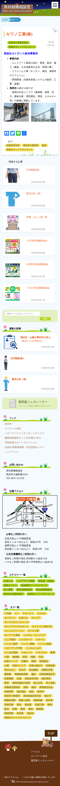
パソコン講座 (44, 644)
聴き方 (48, 696)
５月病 (8, 613)
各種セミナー (10, 585)
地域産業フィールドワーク (34, 585)
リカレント (26, 652)
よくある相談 (11, 652)
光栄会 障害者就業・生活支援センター (25, 447)
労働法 (24, 661)
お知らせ (8, 581)
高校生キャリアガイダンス (22, 47)
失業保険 (50, 665)
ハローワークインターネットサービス (24, 433)
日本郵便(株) (17, 358)
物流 (33, 687)
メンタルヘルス (33, 648)
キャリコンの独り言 (42, 626)
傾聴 (33, 657)
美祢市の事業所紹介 (18, 42)
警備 (49, 704)
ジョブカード (25, 639)
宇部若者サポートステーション (21, 442)
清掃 (25, 687)
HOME (5, 20)
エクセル (41, 613)
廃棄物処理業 (21, 674)
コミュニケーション (14, 631)
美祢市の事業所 (30, 145)
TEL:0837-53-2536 (15, 478)
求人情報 (8, 589)
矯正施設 (21, 691)
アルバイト (28, 613)
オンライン (10, 618)
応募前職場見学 (47, 674)
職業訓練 (38, 700)
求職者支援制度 (12, 687)
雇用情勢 (9, 713)
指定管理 (46, 678)
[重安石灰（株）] (6, 384)
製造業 (28, 704)
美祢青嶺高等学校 (32, 696)
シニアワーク (12, 452)
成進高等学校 (13, 145)
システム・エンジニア (34, 635)
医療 (33, 661)
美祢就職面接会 (44, 589)
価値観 (16, 657)
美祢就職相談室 (24, 589)
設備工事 (39, 704)
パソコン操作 (11, 644)
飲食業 (20, 713)
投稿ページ (14, 20)
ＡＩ (17, 613)
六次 (41, 657)
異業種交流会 (46, 687)
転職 (15, 709)
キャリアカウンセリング (17, 622)
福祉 (31, 691)
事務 (52, 652)
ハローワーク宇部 (13, 648)
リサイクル (41, 652)
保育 (25, 657)
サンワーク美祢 (13, 428)
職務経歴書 (10, 700)
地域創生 (43, 661)
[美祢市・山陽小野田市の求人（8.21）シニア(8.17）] (10, 342)
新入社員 (38, 683)
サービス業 (33, 631)
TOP (50, 733)
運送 (31, 709)
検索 (45, 318)
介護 (7, 657)
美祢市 (8, 424)
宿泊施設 (33, 670)
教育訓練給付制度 (21, 683)
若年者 (49, 700)
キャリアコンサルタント (17, 626)
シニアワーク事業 (25, 581)
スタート (40, 639)
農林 (23, 709)
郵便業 (40, 709)
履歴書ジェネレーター (42, 760)
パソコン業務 (27, 644)
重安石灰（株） (20, 379)
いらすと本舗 (28, 777)
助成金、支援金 (46, 581)
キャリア (35, 618)
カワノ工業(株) (19, 34)
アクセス (35, 751)
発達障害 (9, 691)
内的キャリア (11, 661)
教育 (7, 683)
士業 (7, 665)
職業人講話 (24, 700)
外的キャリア (19, 665)
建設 (33, 674)
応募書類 (9, 678)
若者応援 (9, 704)
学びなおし (10, 670)
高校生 (30, 713)
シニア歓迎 (10, 639)
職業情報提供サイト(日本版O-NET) (23, 438)
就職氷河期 (47, 670)
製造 (44, 145)
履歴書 (8, 674)
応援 (19, 678)
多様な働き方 (35, 665)
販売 (7, 709)
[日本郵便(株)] (5, 363)
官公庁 (22, 670)
